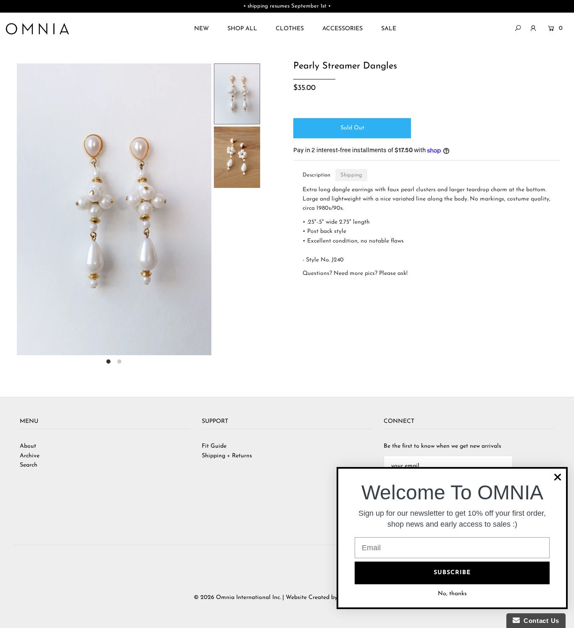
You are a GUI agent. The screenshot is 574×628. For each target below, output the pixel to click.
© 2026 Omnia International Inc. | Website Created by (266, 597)
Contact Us (539, 620)
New (201, 29)
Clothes (290, 29)
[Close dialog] (557, 477)
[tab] (316, 175)
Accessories (342, 29)
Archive (29, 456)
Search (28, 465)
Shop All (242, 29)
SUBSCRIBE (452, 573)
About (28, 446)
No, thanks (452, 594)
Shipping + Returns (227, 456)
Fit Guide (214, 446)
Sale (388, 29)
